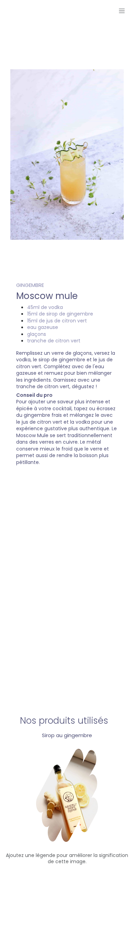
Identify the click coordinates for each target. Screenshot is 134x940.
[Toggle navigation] (122, 10)
